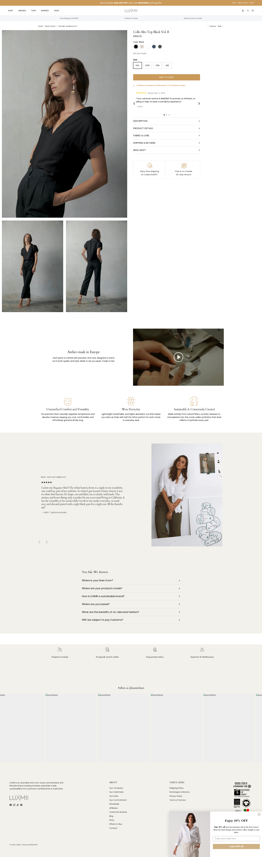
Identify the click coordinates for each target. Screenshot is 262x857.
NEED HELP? (139, 150)
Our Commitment (118, 800)
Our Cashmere (116, 792)
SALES (56, 10)
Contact (113, 828)
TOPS (33, 10)
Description (140, 121)
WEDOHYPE (33, 845)
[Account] (242, 10)
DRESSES (22, 10)
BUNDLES (45, 10)
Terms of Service (177, 800)
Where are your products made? (102, 588)
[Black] (136, 46)
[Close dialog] (259, 814)
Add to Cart (166, 77)
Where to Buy (115, 824)
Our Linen (113, 796)
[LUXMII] (131, 10)
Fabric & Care (141, 135)
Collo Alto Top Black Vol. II (67, 26)
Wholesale (114, 804)
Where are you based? (96, 604)
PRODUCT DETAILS (143, 128)
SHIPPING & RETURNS (144, 142)
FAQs (234, 3)
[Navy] (154, 46)
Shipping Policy (176, 788)
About (251, 3)
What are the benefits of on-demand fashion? (110, 612)
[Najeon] (160, 46)
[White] (148, 46)
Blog (111, 816)
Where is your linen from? (97, 580)
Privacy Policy (175, 796)
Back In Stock (50, 26)
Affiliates (113, 808)
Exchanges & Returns (179, 792)
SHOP (10, 10)
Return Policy (243, 3)
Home (40, 26)
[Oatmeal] (142, 46)
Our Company (116, 788)
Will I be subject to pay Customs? (102, 619)
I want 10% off (236, 846)
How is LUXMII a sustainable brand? (103, 596)
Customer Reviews (118, 812)
